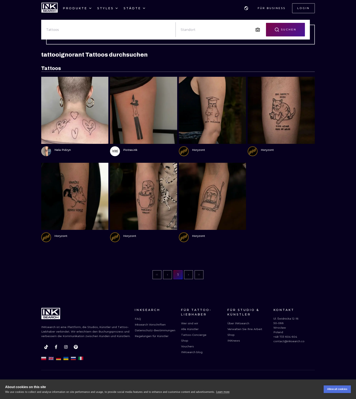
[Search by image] (257, 29)
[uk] (65, 358)
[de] (58, 358)
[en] (51, 358)
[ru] (73, 358)
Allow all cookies (337, 389)
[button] (246, 8)
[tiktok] (46, 347)
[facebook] (56, 347)
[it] (80, 358)
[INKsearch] (49, 8)
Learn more (223, 391)
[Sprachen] (246, 8)
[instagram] (66, 347)
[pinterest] (76, 347)
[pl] (43, 358)
